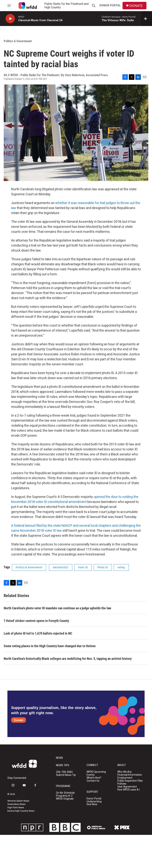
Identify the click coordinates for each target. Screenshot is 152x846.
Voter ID (83, 567)
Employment (124, 777)
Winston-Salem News (18, 801)
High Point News (15, 807)
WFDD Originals (65, 798)
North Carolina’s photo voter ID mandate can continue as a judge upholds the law (57, 608)
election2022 (60, 567)
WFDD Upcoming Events (96, 773)
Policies (121, 783)
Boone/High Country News (20, 811)
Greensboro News (16, 804)
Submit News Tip (66, 775)
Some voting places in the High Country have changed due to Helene (50, 646)
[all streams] (146, 18)
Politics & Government (18, 41)
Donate (18, 720)
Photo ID (103, 567)
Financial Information (129, 774)
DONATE (136, 6)
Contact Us (93, 780)
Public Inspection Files (130, 780)
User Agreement (127, 786)
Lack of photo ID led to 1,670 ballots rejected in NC (38, 633)
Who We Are (124, 771)
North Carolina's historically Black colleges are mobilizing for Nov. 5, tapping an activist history (68, 659)
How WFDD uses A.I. (128, 789)
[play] (10, 19)
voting (121, 567)
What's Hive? (94, 777)
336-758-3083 (64, 772)
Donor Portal (110, 5)
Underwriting (94, 801)
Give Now (92, 804)
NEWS (59, 758)
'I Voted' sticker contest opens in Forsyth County (36, 621)
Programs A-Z (64, 795)
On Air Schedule (65, 792)
